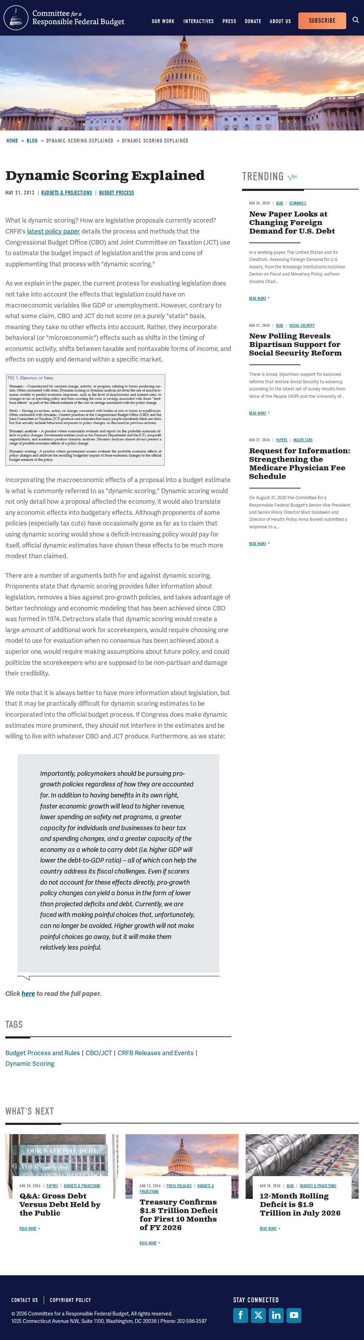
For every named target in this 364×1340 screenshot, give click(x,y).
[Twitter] (258, 1315)
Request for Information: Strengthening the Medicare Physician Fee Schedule (299, 464)
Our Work (163, 21)
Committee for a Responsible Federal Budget (64, 17)
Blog (32, 141)
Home (12, 141)
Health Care (303, 440)
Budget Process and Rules (42, 1053)
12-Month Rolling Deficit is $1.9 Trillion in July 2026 (300, 1205)
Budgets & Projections (66, 192)
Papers (282, 440)
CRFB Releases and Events (156, 1053)
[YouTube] (294, 1315)
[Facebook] (240, 1315)
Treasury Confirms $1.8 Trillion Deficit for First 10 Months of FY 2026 (179, 1215)
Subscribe (322, 21)
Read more (257, 298)
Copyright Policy (70, 1300)
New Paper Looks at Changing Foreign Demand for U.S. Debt (292, 223)
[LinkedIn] (276, 1315)
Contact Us (24, 1300)
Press (229, 21)
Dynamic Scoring (29, 1063)
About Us (280, 21)
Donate (253, 21)
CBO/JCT (99, 1053)
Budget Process (116, 192)
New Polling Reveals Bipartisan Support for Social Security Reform (295, 345)
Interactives (198, 21)
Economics (297, 203)
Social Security (302, 325)
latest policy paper (53, 231)
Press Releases (179, 1186)
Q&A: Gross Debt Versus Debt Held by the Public (60, 1205)
